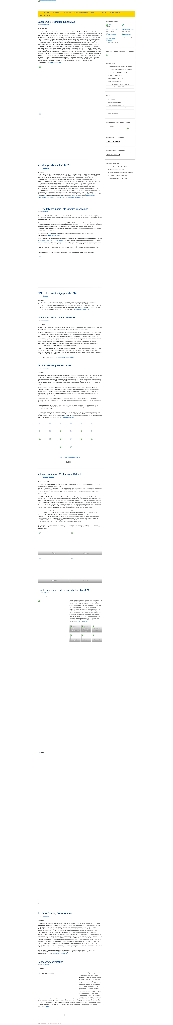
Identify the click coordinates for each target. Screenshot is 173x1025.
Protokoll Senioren (69, 357)
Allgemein (45, 211)
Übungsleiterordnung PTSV (115, 78)
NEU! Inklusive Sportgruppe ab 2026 (117, 175)
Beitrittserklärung (112, 99)
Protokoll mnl (53, 357)
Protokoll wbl (60, 357)
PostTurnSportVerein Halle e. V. (116, 105)
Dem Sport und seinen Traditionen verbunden (50, 240)
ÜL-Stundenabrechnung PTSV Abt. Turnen (119, 84)
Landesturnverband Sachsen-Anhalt (117, 108)
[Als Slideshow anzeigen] (70, 457)
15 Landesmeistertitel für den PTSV (117, 178)
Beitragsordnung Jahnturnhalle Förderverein (120, 66)
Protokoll (46, 1006)
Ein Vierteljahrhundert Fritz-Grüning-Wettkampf (120, 172)
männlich (59, 62)
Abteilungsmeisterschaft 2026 (116, 170)
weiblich (52, 62)
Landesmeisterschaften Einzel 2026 (117, 167)
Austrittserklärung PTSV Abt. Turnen (117, 87)
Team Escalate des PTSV (114, 102)
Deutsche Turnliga (113, 113)
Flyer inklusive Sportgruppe (81, 309)
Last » (75, 1015)
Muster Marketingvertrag (114, 81)
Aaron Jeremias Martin (53, 235)
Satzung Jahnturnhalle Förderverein (117, 72)
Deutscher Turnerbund (114, 111)
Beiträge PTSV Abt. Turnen (115, 75)
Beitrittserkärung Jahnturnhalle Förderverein (120, 69)
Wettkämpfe (46, 24)
